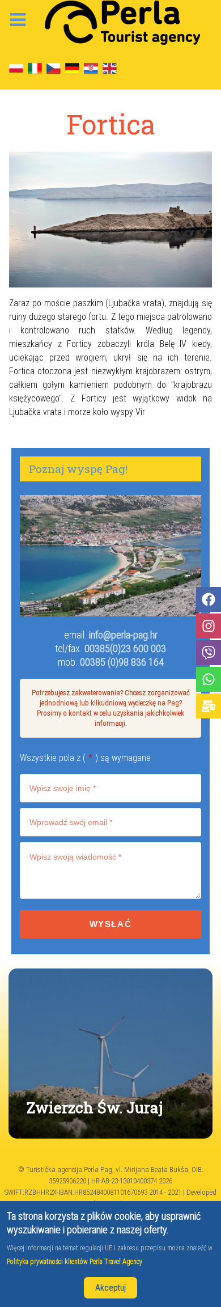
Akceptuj (110, 1288)
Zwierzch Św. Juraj (95, 1107)
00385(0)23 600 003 (125, 648)
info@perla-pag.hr (123, 635)
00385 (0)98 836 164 (122, 662)
